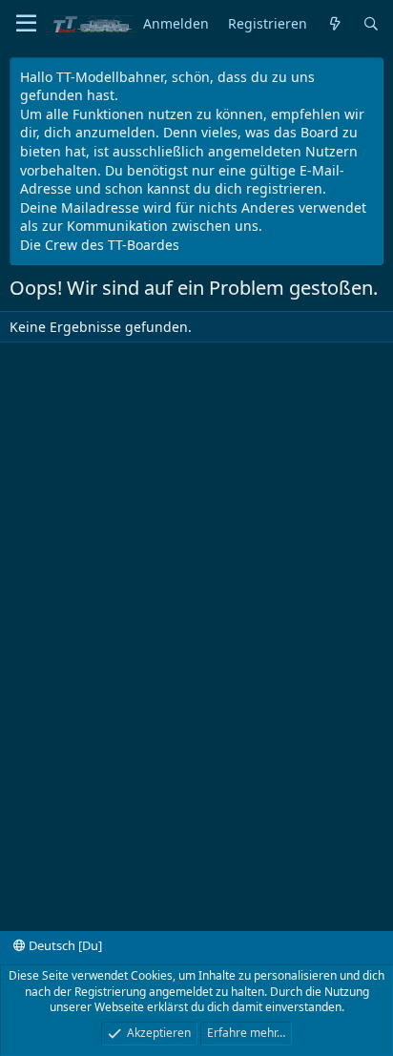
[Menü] (26, 24)
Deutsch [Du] (64, 945)
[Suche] (371, 24)
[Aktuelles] (335, 24)
